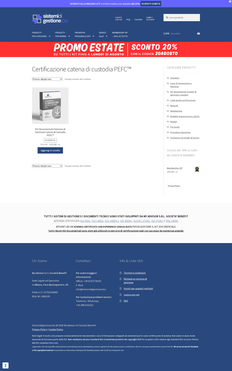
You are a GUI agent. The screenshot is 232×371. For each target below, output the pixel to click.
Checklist (174, 78)
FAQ (128, 19)
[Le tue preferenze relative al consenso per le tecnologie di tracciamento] (6, 365)
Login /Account (150, 18)
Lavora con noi (131, 294)
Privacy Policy (174, 186)
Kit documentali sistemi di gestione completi (183, 93)
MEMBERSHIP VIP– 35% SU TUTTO (120, 34)
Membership (176, 111)
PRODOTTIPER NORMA (60, 34)
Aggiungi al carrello (50, 150)
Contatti (138, 19)
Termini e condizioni (135, 272)
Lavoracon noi (118, 18)
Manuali (174, 105)
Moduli (173, 121)
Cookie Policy (56, 329)
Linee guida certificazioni (183, 100)
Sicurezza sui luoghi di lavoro (184, 137)
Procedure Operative (180, 132)
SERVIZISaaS (102, 34)
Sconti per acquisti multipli (138, 288)
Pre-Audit (175, 127)
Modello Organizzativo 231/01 (184, 116)
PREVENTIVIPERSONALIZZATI (82, 34)
